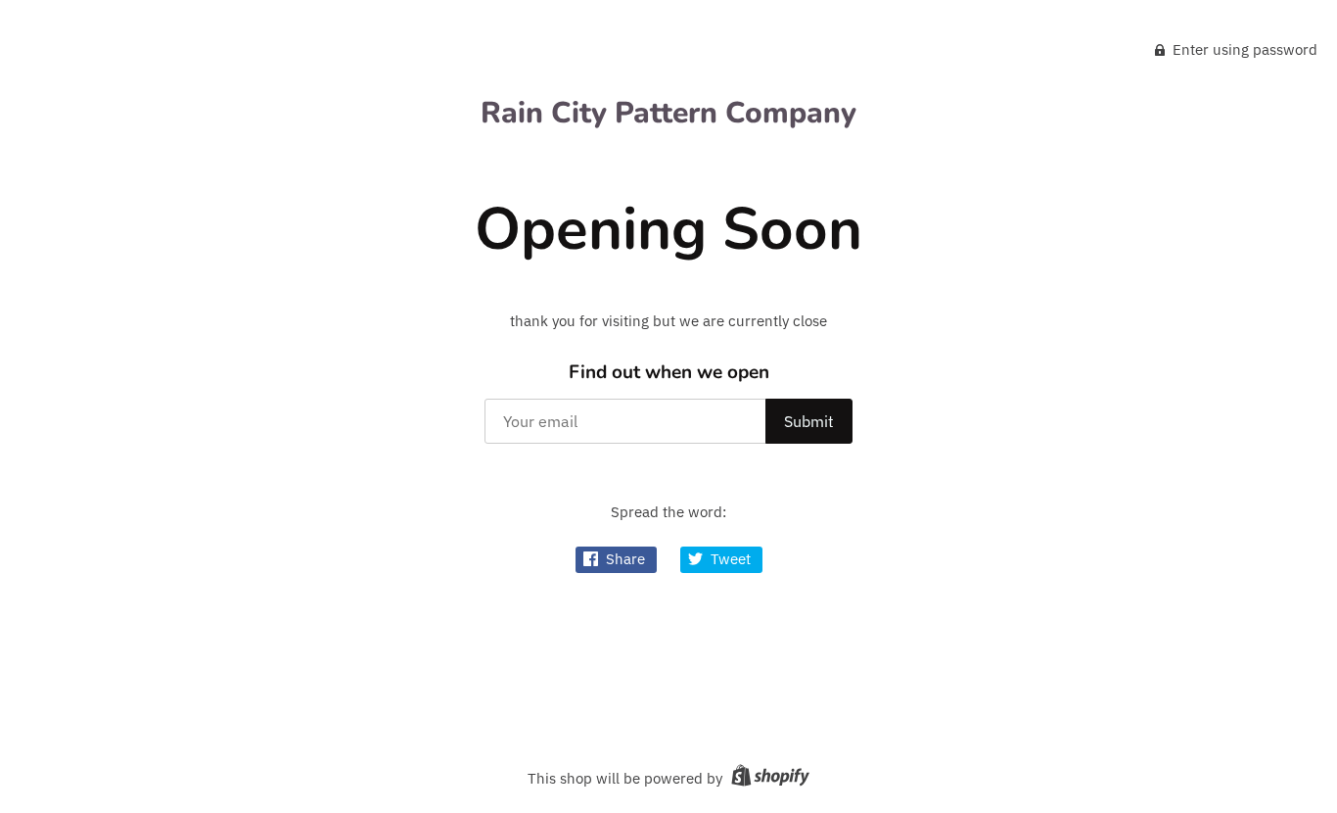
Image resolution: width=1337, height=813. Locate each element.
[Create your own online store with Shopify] (767, 778)
